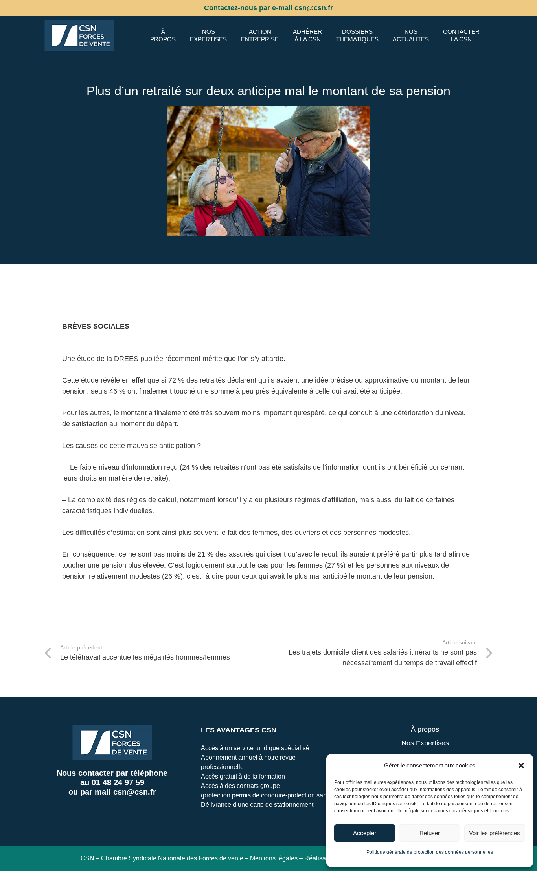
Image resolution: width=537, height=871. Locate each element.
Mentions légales (274, 858)
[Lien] (79, 35)
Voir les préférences (494, 833)
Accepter (364, 833)
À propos (425, 729)
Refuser (429, 833)
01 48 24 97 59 (118, 782)
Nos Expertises (425, 743)
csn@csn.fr (134, 792)
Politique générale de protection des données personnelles (429, 852)
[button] (521, 765)
